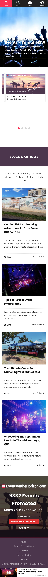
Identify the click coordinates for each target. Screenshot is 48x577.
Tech (40, 177)
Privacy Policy (24, 555)
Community (24, 173)
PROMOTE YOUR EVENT (24, 521)
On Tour (30, 177)
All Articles (10, 173)
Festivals (7, 177)
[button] (19, 128)
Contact (24, 559)
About (24, 541)
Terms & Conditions (24, 546)
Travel (23, 180)
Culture (37, 173)
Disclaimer (24, 550)
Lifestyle (19, 177)
